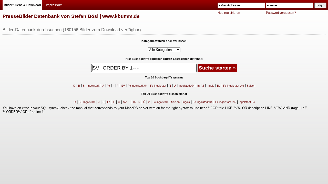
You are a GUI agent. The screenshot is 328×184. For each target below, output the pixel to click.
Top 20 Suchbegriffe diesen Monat (164, 93)
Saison (251, 85)
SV (123, 85)
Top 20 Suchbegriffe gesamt (164, 77)
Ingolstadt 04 (186, 85)
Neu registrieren (229, 13)
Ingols (210, 85)
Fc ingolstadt (158, 85)
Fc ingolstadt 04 (137, 85)
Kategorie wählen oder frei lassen (164, 40)
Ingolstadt (93, 85)
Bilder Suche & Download (22, 5)
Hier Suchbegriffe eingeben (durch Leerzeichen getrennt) (164, 58)
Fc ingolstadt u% (233, 85)
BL (218, 85)
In (198, 85)
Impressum (54, 5)
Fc (108, 85)
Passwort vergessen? (281, 13)
